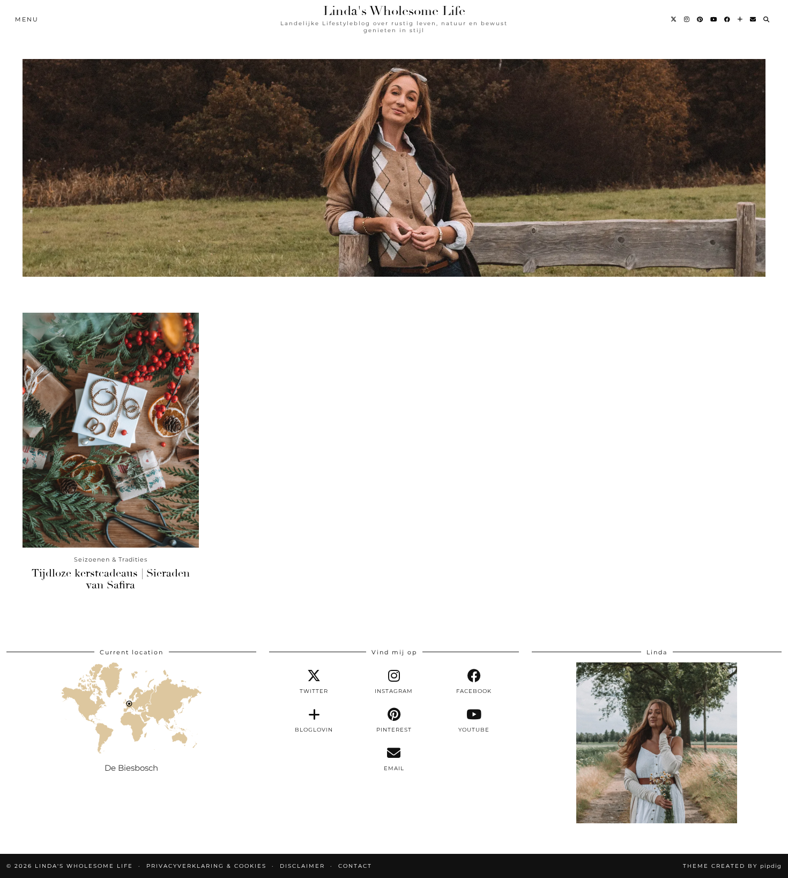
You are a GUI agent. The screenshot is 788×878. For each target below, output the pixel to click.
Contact (355, 865)
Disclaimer (302, 865)
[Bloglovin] (741, 19)
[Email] (753, 19)
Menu (27, 19)
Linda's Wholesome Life (394, 10)
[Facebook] (727, 19)
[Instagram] (687, 19)
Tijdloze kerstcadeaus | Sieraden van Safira (111, 579)
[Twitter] (674, 19)
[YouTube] (714, 19)
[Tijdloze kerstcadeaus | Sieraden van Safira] (111, 430)
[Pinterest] (700, 19)
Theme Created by (732, 865)
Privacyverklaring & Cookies (206, 865)
